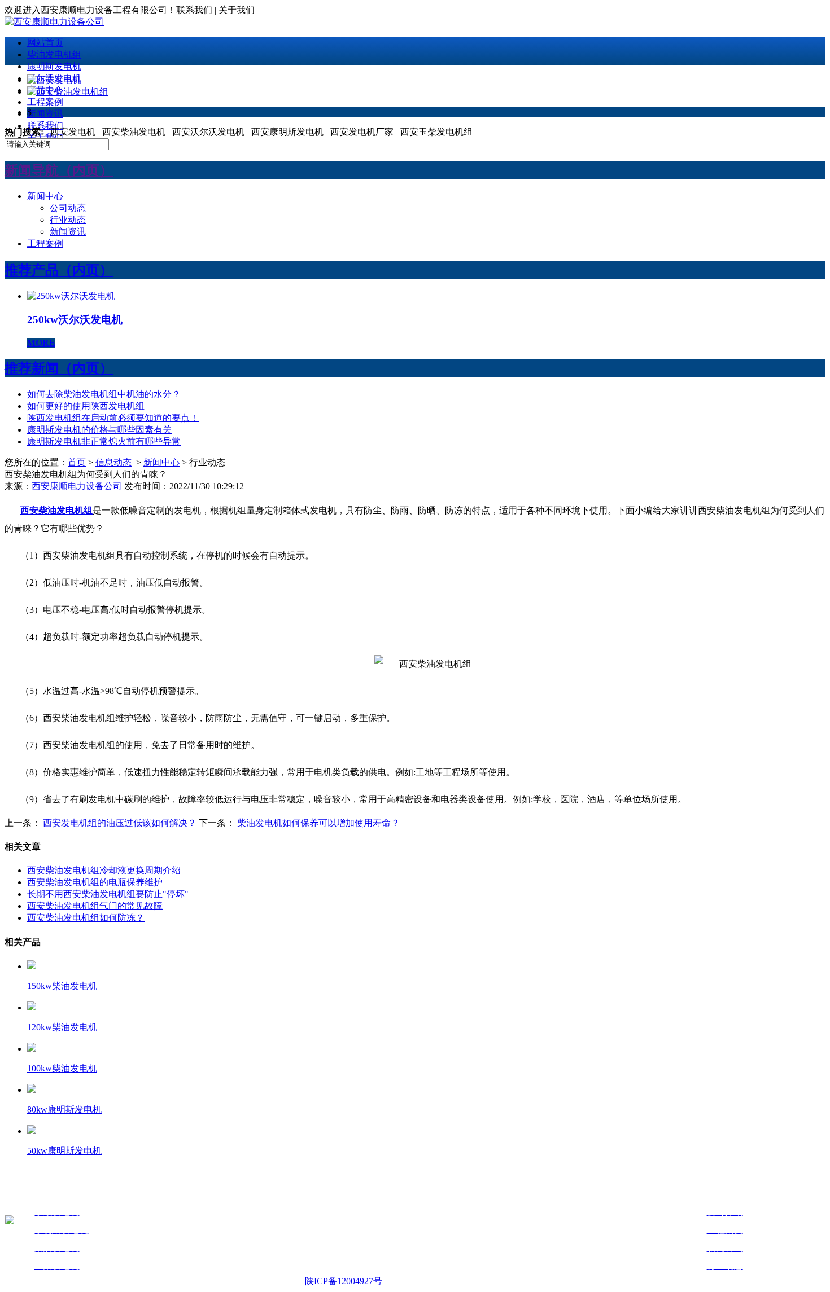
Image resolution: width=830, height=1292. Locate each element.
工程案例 (45, 102)
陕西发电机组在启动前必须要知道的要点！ (113, 418)
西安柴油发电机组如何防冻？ (86, 917)
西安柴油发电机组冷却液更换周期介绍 (104, 870)
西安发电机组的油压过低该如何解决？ (118, 823)
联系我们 (45, 125)
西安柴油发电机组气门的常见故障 (95, 906)
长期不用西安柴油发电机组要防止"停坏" (108, 894)
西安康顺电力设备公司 (77, 486)
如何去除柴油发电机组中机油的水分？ (104, 394)
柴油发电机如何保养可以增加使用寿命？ (317, 823)
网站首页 (45, 42)
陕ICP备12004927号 (343, 1281)
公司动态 (68, 208)
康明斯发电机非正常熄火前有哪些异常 (104, 441)
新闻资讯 (45, 113)
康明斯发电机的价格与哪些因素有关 (99, 429)
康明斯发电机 (54, 66)
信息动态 (113, 462)
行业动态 (68, 220)
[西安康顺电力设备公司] (54, 22)
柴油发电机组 (54, 54)
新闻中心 (45, 196)
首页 (77, 462)
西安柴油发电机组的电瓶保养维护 (95, 882)
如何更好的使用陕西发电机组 (86, 406)
